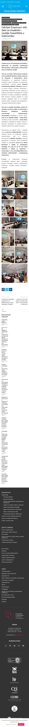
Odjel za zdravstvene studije (10, 511)
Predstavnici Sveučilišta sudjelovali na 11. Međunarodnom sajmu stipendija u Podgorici (8, 302)
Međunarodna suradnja (6, 22)
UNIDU (17, 24)
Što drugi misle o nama (8, 595)
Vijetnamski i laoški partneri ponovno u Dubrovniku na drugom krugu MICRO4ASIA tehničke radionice (5, 463)
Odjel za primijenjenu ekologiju (8, 24)
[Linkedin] (10, 289)
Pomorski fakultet (8, 497)
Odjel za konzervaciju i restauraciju (19, 22)
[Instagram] (10, 645)
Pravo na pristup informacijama (10, 553)
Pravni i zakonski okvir (7, 530)
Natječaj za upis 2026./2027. (9, 573)
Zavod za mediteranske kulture (10, 518)
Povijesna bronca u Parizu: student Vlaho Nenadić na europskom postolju (5, 354)
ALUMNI (18, 2)
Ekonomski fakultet (14, 10)
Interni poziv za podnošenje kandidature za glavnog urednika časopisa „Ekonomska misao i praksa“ (5, 386)
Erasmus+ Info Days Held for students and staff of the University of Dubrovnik (21, 302)
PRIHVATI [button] (21, 724)
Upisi (4, 569)
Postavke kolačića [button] (11, 724)
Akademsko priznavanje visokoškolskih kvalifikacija (12, 592)
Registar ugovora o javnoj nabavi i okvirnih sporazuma (13, 537)
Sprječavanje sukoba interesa (9, 532)
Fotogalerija (5, 589)
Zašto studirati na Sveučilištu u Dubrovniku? (13, 578)
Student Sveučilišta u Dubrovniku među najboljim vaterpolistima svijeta (4, 369)
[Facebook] (3, 289)
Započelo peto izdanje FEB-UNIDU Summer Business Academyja (5, 477)
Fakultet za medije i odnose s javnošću (9, 21)
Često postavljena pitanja (8, 597)
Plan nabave (5, 534)
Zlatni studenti (5, 587)
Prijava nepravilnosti (7, 562)
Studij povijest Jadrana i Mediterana (12, 514)
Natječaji (4, 551)
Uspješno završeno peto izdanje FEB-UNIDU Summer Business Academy (5, 422)
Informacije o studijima (8, 580)
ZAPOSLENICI (10, 2)
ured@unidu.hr (19, 635)
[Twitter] (7, 289)
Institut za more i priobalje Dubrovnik (11, 516)
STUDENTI (3, 2)
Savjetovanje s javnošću (8, 555)
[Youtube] (23, 645)
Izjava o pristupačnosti (7, 560)
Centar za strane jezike (8, 520)
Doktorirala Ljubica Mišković (4, 321)
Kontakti (4, 601)
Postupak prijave (6, 571)
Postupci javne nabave (7, 540)
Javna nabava (7, 527)
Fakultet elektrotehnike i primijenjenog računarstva (12, 19)
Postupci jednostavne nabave (9, 542)
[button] (2, 6)
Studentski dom (6, 582)
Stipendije (4, 599)
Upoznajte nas (5, 575)
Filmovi (3, 584)
